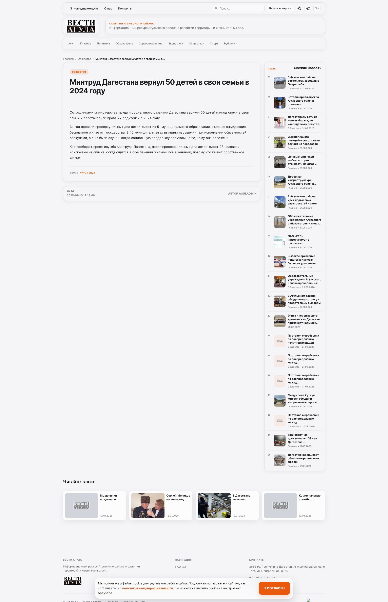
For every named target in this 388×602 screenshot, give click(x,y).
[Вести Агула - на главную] (81, 26)
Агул (71, 43)
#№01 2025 (87, 172)
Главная (68, 58)
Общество (196, 43)
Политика (103, 43)
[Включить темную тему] (299, 8)
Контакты (125, 8)
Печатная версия (280, 8)
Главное (85, 43)
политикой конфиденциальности (147, 588)
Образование (124, 43)
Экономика (175, 43)
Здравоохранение (150, 43)
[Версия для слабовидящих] (308, 8)
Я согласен (274, 588)
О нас (108, 8)
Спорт (214, 43)
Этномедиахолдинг (84, 8)
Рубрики (230, 43)
